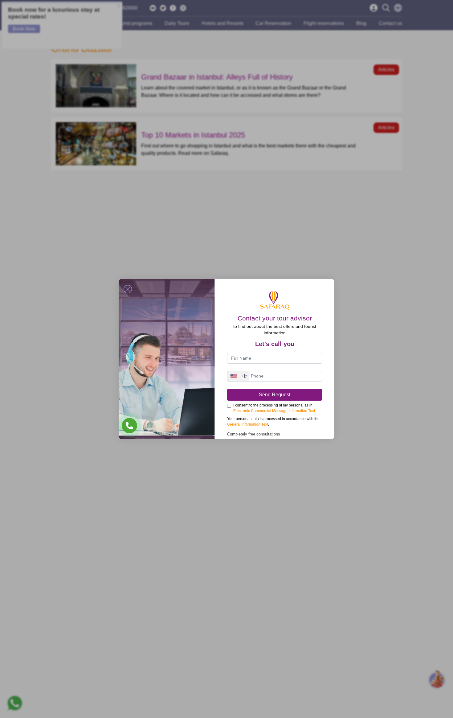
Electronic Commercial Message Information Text (274, 411)
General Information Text (247, 424)
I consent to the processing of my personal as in (274, 408)
